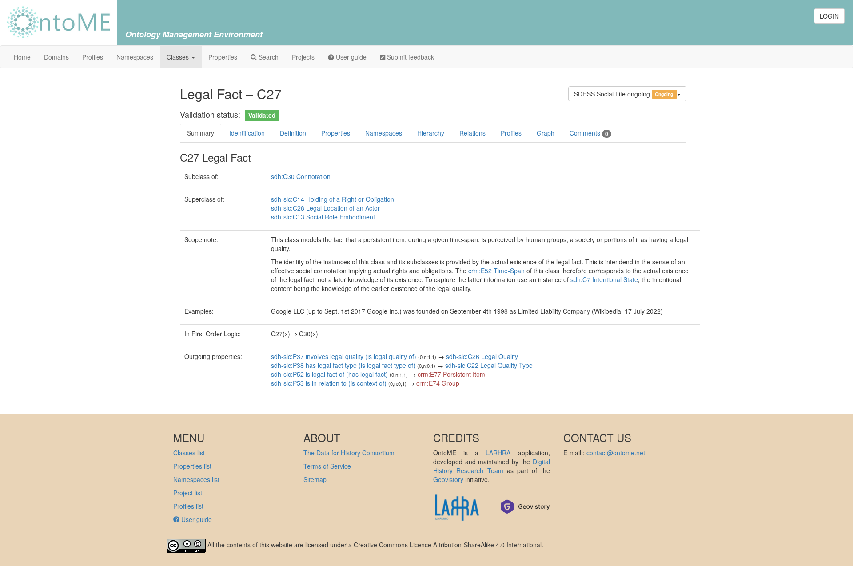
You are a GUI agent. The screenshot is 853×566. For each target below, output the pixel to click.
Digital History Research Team (491, 466)
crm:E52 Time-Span (496, 270)
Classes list (189, 452)
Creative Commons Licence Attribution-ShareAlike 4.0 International (448, 545)
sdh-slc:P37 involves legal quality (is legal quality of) (343, 356)
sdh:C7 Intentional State (604, 279)
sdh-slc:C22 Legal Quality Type (489, 365)
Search (268, 56)
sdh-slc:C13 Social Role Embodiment (323, 216)
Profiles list (188, 506)
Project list (187, 492)
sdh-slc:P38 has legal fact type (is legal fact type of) (343, 365)
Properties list (192, 466)
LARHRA (498, 452)
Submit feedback (409, 56)
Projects (303, 56)
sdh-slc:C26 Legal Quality (482, 356)
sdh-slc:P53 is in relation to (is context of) (329, 383)
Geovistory (448, 479)
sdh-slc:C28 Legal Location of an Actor (325, 207)
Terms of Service (327, 466)
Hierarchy (430, 132)
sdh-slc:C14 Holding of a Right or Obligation (332, 199)
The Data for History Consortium (349, 452)
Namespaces (134, 56)
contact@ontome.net (615, 452)
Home (22, 56)
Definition (293, 132)
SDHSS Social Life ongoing (624, 93)
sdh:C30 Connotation (301, 176)
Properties (222, 56)
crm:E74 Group (437, 383)
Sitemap (315, 479)
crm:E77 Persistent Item (451, 374)
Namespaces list (196, 479)
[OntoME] (58, 21)
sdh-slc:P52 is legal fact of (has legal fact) (329, 374)
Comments (589, 133)
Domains (56, 56)
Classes (179, 56)
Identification (247, 132)
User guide (350, 56)
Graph (545, 132)
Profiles (92, 56)
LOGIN (829, 16)
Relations (472, 132)
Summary (200, 132)
